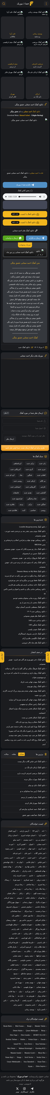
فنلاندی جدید (12, 510)
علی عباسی (16, 933)
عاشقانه (16, 493)
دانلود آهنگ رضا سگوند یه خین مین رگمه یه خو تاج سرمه (25, 576)
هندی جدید (27, 493)
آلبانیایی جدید (41, 493)
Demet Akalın (17, 1031)
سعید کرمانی (8, 898)
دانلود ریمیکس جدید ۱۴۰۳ (36, 611)
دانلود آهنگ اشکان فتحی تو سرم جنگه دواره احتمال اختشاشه (27, 711)
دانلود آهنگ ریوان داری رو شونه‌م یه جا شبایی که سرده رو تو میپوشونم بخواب (25, 675)
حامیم (31, 876)
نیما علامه (11, 991)
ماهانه (14, 754)
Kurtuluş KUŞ (40, 1048)
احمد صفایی (34, 173)
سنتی (44, 499)
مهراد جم (18, 982)
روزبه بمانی (16, 889)
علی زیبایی (28, 933)
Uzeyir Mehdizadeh (13, 1062)
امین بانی (42, 858)
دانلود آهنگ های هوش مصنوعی (34, 616)
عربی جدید (42, 469)
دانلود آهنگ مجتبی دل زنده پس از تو (32, 602)
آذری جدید (29, 469)
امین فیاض (41, 862)
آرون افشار (12, 831)
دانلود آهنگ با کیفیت (24, 214)
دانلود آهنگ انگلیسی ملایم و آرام (33, 638)
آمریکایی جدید (15, 469)
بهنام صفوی (7, 867)
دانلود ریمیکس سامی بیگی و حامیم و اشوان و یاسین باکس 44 (25, 591)
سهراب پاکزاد (40, 902)
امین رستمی (8, 858)
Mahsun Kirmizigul (25, 1048)
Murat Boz (41, 1053)
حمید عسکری (28, 880)
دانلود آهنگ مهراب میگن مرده (34, 779)
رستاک (6, 880)
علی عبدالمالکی (39, 938)
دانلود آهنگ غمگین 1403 (37, 625)
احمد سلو (16, 840)
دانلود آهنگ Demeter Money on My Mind (31, 571)
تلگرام (32, 1092)
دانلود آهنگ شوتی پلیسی (36, 629)
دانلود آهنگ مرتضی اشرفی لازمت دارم (31, 773)
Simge (19, 1057)
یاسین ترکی (17, 1005)
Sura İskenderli (29, 1062)
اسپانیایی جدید (15, 487)
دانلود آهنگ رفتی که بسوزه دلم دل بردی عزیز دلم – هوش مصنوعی (25, 565)
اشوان (31, 844)
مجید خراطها (40, 956)
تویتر (17, 1092)
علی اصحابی (27, 929)
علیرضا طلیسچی (28, 942)
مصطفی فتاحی (39, 978)
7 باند (43, 831)
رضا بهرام (41, 898)
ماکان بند (27, 951)
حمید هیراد (16, 880)
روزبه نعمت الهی (39, 893)
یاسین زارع (41, 1009)
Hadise (22, 1039)
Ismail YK (17, 1044)
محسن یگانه (12, 960)
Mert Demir (11, 1048)
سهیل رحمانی (27, 902)
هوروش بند (30, 996)
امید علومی (21, 849)
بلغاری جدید (10, 504)
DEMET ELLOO (39, 1035)
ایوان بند (20, 862)
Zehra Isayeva (40, 1066)
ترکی (30, 504)
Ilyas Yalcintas (40, 1044)
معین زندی (27, 978)
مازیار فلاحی (12, 947)
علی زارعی (15, 929)
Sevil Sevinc (29, 1057)
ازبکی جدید (31, 481)
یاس (4, 1000)
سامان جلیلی (30, 898)
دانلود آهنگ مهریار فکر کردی (35, 803)
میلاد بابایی (16, 987)
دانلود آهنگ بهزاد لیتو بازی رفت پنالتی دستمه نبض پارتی (25, 727)
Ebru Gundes (25, 1035)
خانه (41, 173)
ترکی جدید (30, 463)
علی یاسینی (41, 942)
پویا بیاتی (11, 996)
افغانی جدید (41, 475)
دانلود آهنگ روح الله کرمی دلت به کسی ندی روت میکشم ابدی (25, 742)
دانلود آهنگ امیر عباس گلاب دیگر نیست (31, 761)
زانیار (21, 893)
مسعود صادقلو (26, 974)
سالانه (6, 754)
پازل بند (20, 996)
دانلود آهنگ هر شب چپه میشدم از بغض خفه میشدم (27, 735)
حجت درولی (41, 880)
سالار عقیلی (11, 893)
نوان (20, 991)
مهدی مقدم (29, 982)
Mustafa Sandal (16, 1053)
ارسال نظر (10, 439)
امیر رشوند (9, 849)
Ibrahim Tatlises (11, 1039)
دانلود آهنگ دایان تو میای (36, 785)
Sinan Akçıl (9, 1057)
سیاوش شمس (26, 907)
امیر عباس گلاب (39, 853)
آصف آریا (42, 835)
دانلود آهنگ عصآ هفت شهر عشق (33, 815)
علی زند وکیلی (40, 933)
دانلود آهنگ (36, 111)
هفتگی (21, 754)
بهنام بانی (18, 867)
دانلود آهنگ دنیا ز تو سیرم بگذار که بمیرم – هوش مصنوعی (24, 549)
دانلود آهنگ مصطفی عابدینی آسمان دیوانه (30, 607)
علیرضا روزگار (40, 929)
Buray (43, 1031)
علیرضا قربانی (13, 942)
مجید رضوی (29, 956)
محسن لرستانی (39, 960)
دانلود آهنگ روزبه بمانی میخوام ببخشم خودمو (29, 598)
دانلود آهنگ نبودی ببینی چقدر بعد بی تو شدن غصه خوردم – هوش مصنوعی (25, 533)
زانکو (28, 893)
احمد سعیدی (27, 840)
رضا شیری (41, 884)
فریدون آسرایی (25, 947)
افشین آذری (21, 844)
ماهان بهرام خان (39, 951)
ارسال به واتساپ (12, 238)
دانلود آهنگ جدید (24, 347)
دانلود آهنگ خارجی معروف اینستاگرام (31, 634)
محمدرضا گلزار (26, 969)
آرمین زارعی (24, 831)
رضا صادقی (30, 884)
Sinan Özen (41, 1062)
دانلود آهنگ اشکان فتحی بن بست (33, 718)
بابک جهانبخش (8, 862)
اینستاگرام (24, 1092)
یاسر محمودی (30, 1005)
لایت (23, 510)
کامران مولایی (40, 1000)
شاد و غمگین (32, 499)
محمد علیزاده (27, 965)
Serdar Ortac (41, 1057)
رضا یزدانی (28, 889)
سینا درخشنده (40, 911)
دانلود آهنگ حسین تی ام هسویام (34, 553)
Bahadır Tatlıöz (40, 1026)
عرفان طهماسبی (12, 925)
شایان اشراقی (40, 920)
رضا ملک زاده (40, 889)
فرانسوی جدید (17, 499)
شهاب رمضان (11, 920)
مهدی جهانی (41, 982)
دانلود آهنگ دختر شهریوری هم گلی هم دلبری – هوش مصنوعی (27, 662)
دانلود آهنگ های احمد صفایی (23, 231)
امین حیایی (20, 858)
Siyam (30, 1066)
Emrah (43, 1039)
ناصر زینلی (41, 991)
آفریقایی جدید (30, 487)
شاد (21, 475)
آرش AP (35, 831)
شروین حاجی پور (25, 920)
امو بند (11, 844)
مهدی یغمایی (40, 987)
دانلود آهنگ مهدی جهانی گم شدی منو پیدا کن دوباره (27, 700)
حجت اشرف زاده (19, 876)
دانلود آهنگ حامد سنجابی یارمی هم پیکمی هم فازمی (26, 585)
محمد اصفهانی (40, 965)
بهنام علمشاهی (40, 871)
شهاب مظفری (40, 925)
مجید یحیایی (17, 956)
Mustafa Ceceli (30, 1053)
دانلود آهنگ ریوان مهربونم (36, 686)
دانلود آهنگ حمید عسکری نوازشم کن (32, 809)
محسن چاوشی (25, 960)
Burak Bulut (7, 1026)
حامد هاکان (15, 871)
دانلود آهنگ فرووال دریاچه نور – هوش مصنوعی (28, 558)
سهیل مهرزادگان (13, 902)
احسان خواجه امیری (28, 835)
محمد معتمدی (40, 969)
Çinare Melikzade (32, 1031)
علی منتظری (13, 938)
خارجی (43, 487)
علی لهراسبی (26, 938)
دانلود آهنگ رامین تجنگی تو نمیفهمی (32, 704)
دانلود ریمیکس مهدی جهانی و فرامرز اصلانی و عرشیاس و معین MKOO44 (25, 542)
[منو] (46, 3)
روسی (43, 510)
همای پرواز (41, 996)
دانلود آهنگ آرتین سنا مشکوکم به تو (32, 791)
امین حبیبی (31, 858)
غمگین (29, 475)
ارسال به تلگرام (35, 238)
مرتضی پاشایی (40, 974)
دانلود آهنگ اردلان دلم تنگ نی (35, 767)
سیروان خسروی (12, 907)
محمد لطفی (14, 965)
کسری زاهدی (27, 1000)
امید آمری (41, 849)
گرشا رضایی (14, 1000)
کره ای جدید (10, 475)
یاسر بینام (41, 1005)
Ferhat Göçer (32, 1039)
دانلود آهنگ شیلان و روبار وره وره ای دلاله (30, 722)
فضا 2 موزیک (23, 3)
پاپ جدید (42, 463)
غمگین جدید (41, 504)
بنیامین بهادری (30, 867)
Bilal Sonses (19, 1026)
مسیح (16, 974)
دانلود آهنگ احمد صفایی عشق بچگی (29, 105)
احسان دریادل (13, 835)
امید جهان (31, 849)
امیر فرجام (17, 853)
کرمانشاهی (17, 463)
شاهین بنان (16, 916)
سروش (19, 898)
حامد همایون (41, 876)
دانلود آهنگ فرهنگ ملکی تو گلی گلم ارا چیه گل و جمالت (25, 669)
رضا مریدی (19, 884)
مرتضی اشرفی (12, 969)
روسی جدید (18, 481)
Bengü (29, 1026)
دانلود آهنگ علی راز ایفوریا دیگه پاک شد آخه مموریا (27, 731)
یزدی (21, 504)
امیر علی (27, 853)
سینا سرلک (28, 911)
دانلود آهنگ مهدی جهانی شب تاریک (33, 682)
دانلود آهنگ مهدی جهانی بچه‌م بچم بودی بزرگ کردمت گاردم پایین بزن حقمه (24, 693)
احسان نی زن (40, 840)
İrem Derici (28, 1044)
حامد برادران (26, 871)
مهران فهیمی (28, 987)
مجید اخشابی (16, 951)
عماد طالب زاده (39, 947)
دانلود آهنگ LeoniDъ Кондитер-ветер (32, 527)
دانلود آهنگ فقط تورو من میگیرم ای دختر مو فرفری (26, 580)
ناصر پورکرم (29, 991)
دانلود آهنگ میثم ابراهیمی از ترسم (33, 797)
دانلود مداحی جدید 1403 (37, 620)
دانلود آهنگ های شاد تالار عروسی (33, 643)
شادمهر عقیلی (28, 916)
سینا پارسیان (41, 916)
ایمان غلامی (30, 862)
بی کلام (43, 481)
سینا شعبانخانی (15, 911)
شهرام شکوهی (26, 925)
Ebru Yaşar (13, 1035)
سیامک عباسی (40, 907)
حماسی (33, 510)
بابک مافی (41, 867)
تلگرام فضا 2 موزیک (23, 185)
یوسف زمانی (29, 1009)
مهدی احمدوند (15, 978)
